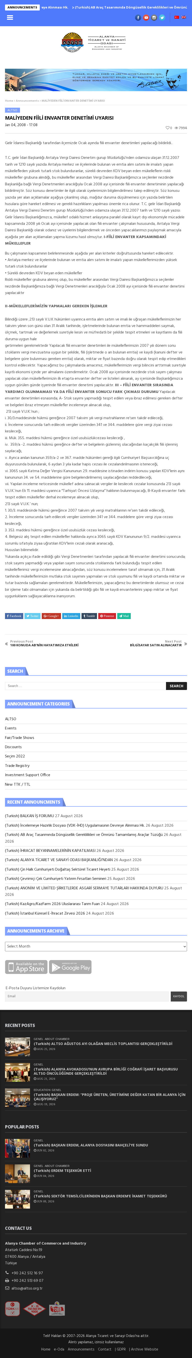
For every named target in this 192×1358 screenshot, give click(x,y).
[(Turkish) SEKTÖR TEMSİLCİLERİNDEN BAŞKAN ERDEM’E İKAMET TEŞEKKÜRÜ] (17, 1199)
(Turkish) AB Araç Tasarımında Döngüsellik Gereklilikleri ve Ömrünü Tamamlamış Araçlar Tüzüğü (84, 835)
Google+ (53, 616)
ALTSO (13, 110)
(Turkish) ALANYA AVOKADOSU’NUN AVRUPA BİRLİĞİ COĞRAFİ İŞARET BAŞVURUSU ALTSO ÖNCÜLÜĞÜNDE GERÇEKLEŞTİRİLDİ (106, 1071)
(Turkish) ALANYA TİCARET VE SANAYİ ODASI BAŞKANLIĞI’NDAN (59, 860)
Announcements (27, 100)
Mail (126, 616)
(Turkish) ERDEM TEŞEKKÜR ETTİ (62, 1170)
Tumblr (90, 616)
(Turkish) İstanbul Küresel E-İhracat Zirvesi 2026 (45, 913)
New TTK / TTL (17, 784)
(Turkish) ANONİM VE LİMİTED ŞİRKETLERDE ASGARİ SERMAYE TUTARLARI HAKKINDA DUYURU (84, 888)
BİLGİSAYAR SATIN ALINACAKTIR (156, 643)
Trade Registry (17, 766)
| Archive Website (143, 1350)
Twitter (34, 616)
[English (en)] (184, 17)
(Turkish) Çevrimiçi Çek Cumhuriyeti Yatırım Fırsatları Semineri (55, 879)
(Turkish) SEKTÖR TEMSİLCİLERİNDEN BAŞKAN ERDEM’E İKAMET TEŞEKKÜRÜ (100, 1196)
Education (42, 1089)
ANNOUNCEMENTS (22, 7)
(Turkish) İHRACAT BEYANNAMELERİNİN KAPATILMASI (50, 851)
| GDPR (120, 1350)
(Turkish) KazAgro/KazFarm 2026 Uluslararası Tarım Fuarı (52, 904)
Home (9, 100)
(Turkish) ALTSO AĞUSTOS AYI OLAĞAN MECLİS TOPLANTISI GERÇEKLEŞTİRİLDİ (103, 1043)
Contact (105, 1350)
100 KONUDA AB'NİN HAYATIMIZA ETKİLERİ (44, 643)
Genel (39, 1038)
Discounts (13, 747)
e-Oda (59, 1350)
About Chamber (57, 1038)
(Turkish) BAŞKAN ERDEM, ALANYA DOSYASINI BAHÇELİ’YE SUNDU (91, 1145)
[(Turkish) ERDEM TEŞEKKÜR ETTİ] (17, 1173)
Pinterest (109, 616)
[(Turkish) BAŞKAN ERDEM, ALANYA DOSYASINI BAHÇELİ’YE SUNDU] (17, 1148)
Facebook (15, 616)
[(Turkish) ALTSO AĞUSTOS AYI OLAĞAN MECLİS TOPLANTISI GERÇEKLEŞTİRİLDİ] (17, 1046)
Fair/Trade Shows (19, 738)
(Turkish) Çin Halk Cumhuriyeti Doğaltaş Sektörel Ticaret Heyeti (57, 869)
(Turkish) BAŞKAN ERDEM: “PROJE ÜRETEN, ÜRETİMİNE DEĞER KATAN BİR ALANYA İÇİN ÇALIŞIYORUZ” (110, 1096)
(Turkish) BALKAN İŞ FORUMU (29, 816)
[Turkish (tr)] (176, 17)
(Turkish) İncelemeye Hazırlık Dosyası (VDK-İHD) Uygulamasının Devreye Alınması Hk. (75, 825)
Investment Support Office (27, 775)
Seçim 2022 (15, 756)
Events (10, 728)
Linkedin (73, 616)
